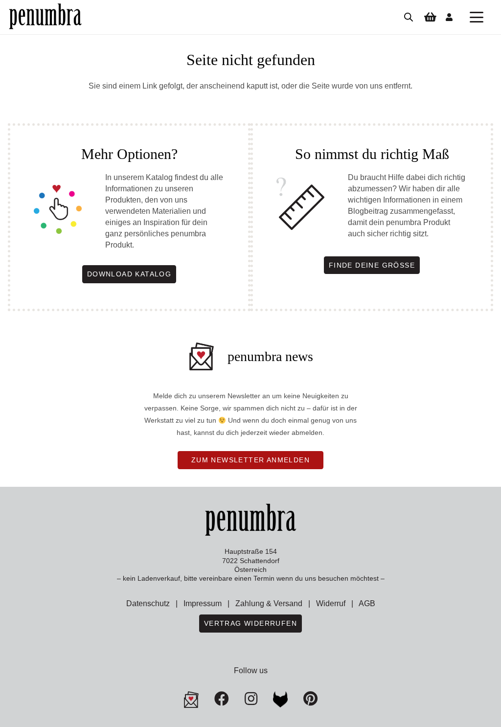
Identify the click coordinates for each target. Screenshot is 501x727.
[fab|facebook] (221, 698)
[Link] (449, 17)
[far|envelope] (191, 699)
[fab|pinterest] (280, 699)
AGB (367, 603)
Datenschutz (148, 603)
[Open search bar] (408, 17)
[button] (476, 17)
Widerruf (330, 603)
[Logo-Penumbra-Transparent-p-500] (45, 17)
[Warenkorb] (430, 17)
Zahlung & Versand (268, 603)
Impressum (202, 603)
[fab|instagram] (251, 698)
